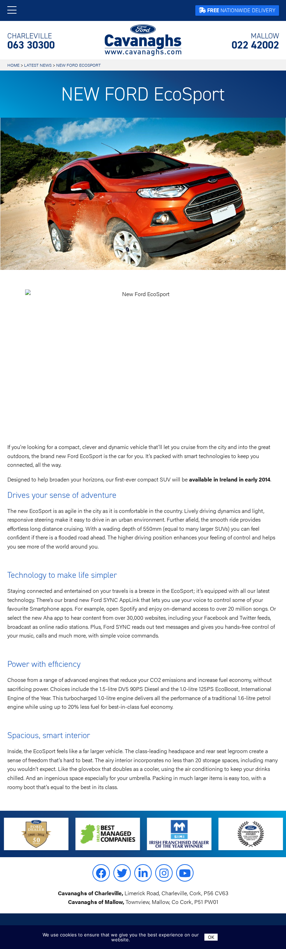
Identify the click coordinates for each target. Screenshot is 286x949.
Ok (211, 937)
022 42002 (255, 41)
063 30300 (31, 41)
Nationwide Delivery (241, 10)
